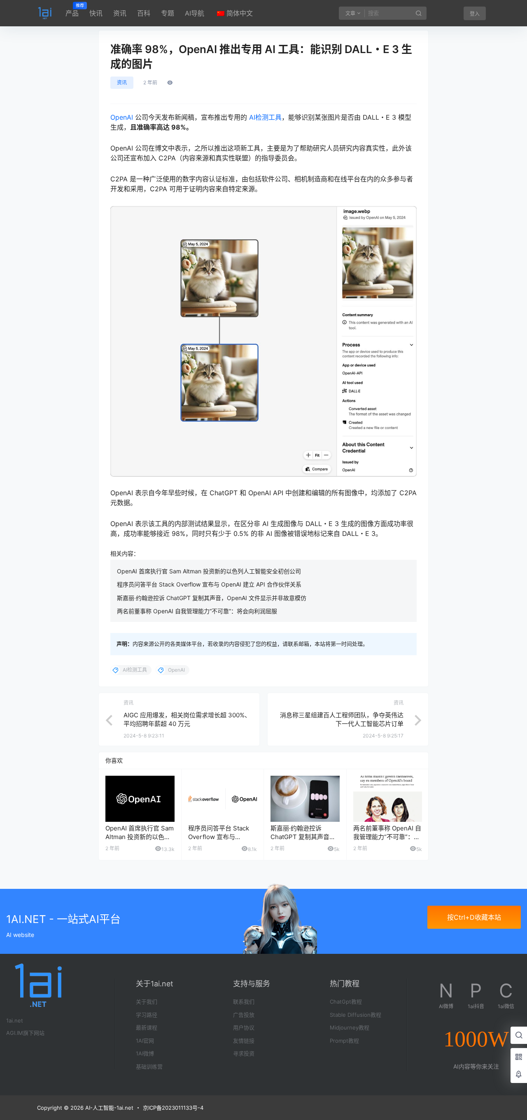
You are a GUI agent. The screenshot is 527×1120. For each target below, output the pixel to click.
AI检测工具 (265, 117)
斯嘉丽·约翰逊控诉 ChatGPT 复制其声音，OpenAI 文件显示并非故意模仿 (211, 597)
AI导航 (194, 13)
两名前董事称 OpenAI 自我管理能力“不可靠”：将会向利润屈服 (197, 611)
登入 (475, 14)
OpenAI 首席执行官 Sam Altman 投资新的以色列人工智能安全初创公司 (209, 571)
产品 (72, 10)
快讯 (96, 13)
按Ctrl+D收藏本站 (474, 917)
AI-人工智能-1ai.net (108, 1107)
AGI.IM (14, 1033)
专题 (167, 13)
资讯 (119, 13)
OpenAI (121, 117)
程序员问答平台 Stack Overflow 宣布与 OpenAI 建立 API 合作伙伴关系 (209, 584)
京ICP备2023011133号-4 (173, 1107)
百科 (143, 13)
